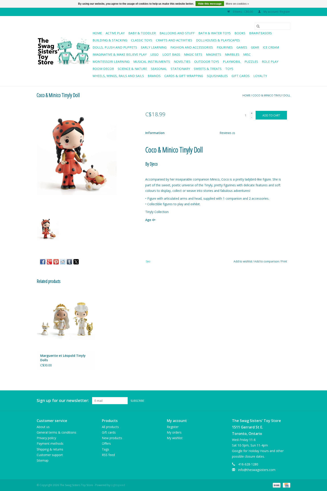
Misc (247, 54)
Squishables (217, 76)
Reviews (227, 133)
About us (43, 427)
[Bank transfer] (276, 485)
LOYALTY (260, 76)
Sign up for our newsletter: (63, 400)
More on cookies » (237, 3)
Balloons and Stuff (177, 33)
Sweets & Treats (208, 69)
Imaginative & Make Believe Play (120, 54)
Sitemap (42, 460)
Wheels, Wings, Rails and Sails (118, 76)
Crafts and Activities (174, 40)
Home (97, 33)
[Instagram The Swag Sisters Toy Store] (286, 400)
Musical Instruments (151, 61)
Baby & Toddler (142, 33)
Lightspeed (118, 485)
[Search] (258, 26)
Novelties (182, 61)
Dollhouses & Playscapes (218, 40)
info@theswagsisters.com (256, 470)
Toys (229, 69)
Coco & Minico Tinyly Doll (271, 95)
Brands (154, 76)
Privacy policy (46, 438)
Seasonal (159, 69)
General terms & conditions (56, 432)
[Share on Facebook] (42, 261)
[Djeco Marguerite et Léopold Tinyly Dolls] (66, 320)
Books (239, 33)
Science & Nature (132, 69)
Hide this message (210, 3)
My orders (174, 432)
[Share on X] (76, 261)
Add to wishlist (243, 261)
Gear (255, 47)
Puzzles (251, 61)
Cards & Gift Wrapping (183, 76)
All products (110, 427)
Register (173, 427)
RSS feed (108, 455)
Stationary (180, 69)
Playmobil (232, 61)
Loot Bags (171, 54)
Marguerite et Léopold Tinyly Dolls (63, 357)
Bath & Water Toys (214, 33)
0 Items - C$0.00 (243, 12)
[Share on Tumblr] (69, 261)
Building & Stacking (110, 40)
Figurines (225, 47)
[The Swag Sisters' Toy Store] (64, 51)
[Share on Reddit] (62, 261)
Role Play (270, 61)
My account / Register (276, 12)
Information (155, 133)
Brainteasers (260, 33)
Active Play (115, 33)
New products (112, 438)
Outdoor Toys (206, 61)
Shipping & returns (50, 449)
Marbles (232, 54)
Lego (154, 54)
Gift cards (241, 76)
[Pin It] (56, 261)
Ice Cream (271, 47)
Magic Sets (193, 54)
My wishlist (175, 438)
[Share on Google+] (49, 261)
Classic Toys (141, 40)
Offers (106, 443)
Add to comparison (267, 261)
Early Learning (154, 47)
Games (241, 47)
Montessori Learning (111, 61)
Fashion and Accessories (191, 47)
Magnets (213, 54)
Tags (105, 449)
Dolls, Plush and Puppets (115, 47)
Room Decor (103, 69)
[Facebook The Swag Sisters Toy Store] (278, 400)
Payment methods (50, 443)
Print (284, 261)
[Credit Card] (285, 485)
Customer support (50, 455)
